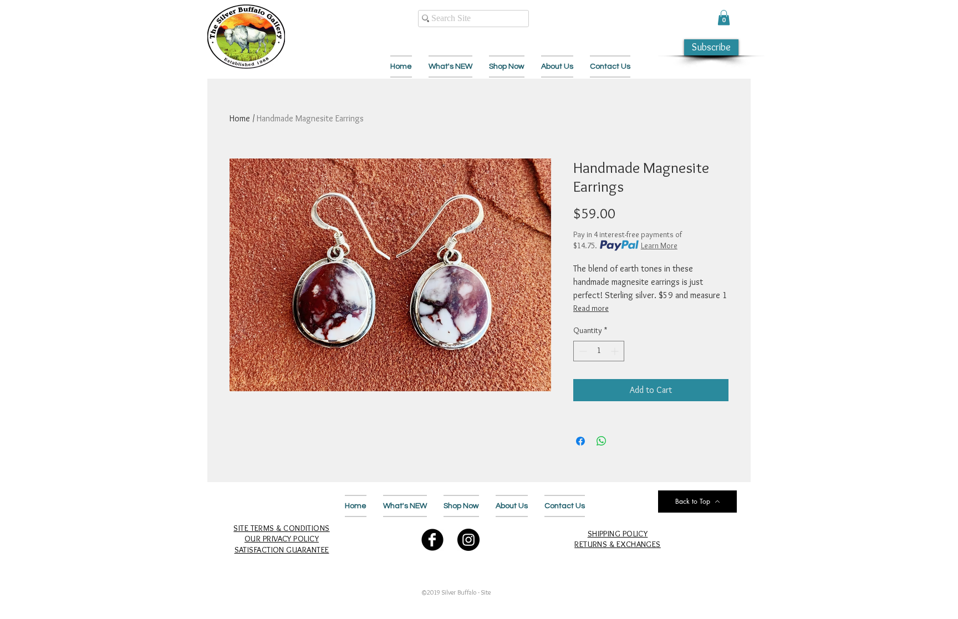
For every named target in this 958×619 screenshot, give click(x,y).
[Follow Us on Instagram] (468, 540)
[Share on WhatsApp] (601, 441)
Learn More (659, 245)
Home (240, 118)
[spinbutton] (599, 351)
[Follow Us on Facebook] (432, 540)
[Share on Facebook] (580, 441)
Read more (591, 308)
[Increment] (616, 351)
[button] (723, 17)
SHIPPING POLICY (618, 534)
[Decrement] (582, 351)
